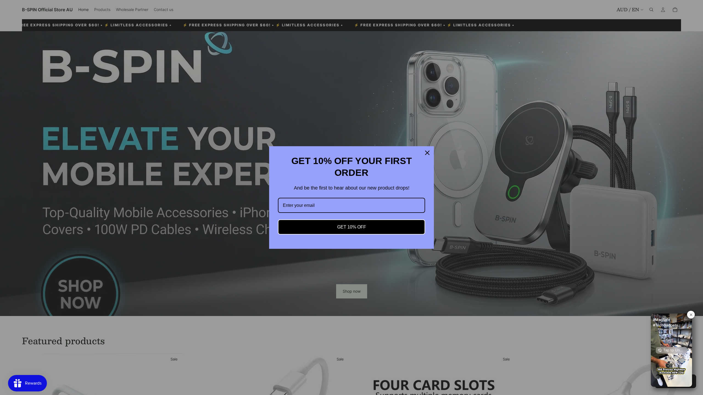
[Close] (427, 152)
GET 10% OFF (351, 227)
